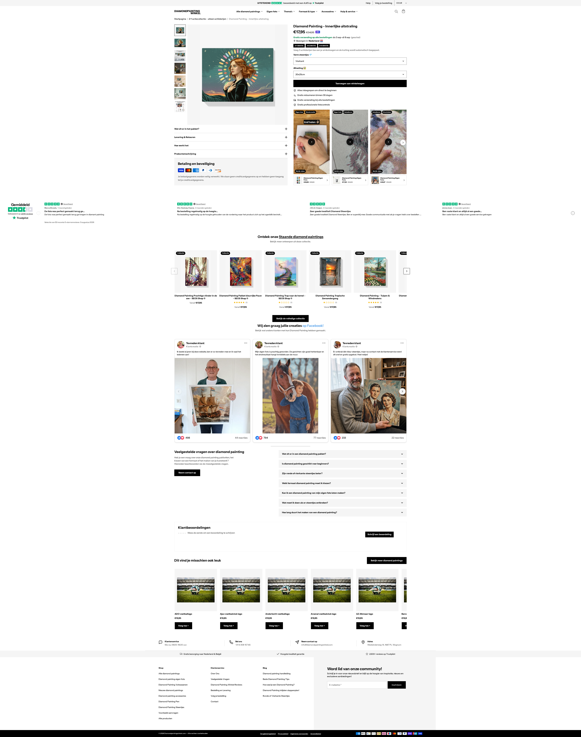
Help (368, 3)
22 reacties (398, 437)
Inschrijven (397, 685)
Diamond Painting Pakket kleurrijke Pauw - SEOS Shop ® (240, 297)
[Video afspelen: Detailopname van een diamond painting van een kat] (388, 141)
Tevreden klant (195, 343)
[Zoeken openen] (396, 11)
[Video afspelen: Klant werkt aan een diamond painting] (311, 141)
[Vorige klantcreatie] (178, 391)
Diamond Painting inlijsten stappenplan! (281, 690)
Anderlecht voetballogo (277, 614)
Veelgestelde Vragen (220, 679)
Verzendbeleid (315, 734)
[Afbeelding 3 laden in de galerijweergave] (180, 55)
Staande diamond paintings (301, 237)
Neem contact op (187, 472)
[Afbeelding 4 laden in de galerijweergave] (180, 68)
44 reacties (241, 437)
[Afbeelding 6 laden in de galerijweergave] (180, 94)
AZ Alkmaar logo (364, 614)
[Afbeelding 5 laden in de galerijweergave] (180, 81)
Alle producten (165, 718)
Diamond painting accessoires (172, 696)
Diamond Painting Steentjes (171, 707)
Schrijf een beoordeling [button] (379, 534)
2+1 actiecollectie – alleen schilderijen (207, 19)
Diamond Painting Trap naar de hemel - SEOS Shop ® (285, 297)
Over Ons (215, 673)
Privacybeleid (283, 734)
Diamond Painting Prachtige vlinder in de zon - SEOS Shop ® (196, 297)
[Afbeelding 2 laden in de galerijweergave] (180, 43)
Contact (214, 701)
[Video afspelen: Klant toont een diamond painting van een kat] (350, 141)
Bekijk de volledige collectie (290, 318)
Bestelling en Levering (221, 690)
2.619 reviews (27, 213)
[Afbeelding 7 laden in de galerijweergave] (180, 106)
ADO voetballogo (183, 614)
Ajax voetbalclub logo (231, 614)
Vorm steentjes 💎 (302, 54)
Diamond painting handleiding (276, 673)
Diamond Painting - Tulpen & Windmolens (375, 297)
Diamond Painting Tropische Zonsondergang (330, 297)
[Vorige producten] (174, 271)
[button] (403, 11)
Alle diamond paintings (169, 673)
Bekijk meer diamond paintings (387, 560)
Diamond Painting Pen (169, 701)
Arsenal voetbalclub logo (323, 614)
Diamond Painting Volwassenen (173, 684)
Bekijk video (300, 171)
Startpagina (180, 19)
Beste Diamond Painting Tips (276, 679)
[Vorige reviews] (38, 213)
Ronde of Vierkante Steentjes (276, 696)
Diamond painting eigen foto (172, 679)
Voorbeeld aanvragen (168, 713)
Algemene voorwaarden (299, 734)
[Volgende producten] (407, 271)
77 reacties (319, 437)
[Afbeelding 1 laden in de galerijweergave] (180, 30)
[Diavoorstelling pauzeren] (332, 3)
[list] (350, 147)
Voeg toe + (183, 625)
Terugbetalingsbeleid (268, 734)
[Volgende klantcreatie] (402, 391)
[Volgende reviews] (573, 213)
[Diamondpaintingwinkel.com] (187, 11)
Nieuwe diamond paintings (171, 690)
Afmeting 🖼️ (299, 68)
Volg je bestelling (383, 3)
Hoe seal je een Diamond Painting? (278, 684)
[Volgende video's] (403, 142)
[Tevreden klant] (212, 395)
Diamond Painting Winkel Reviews (226, 684)
